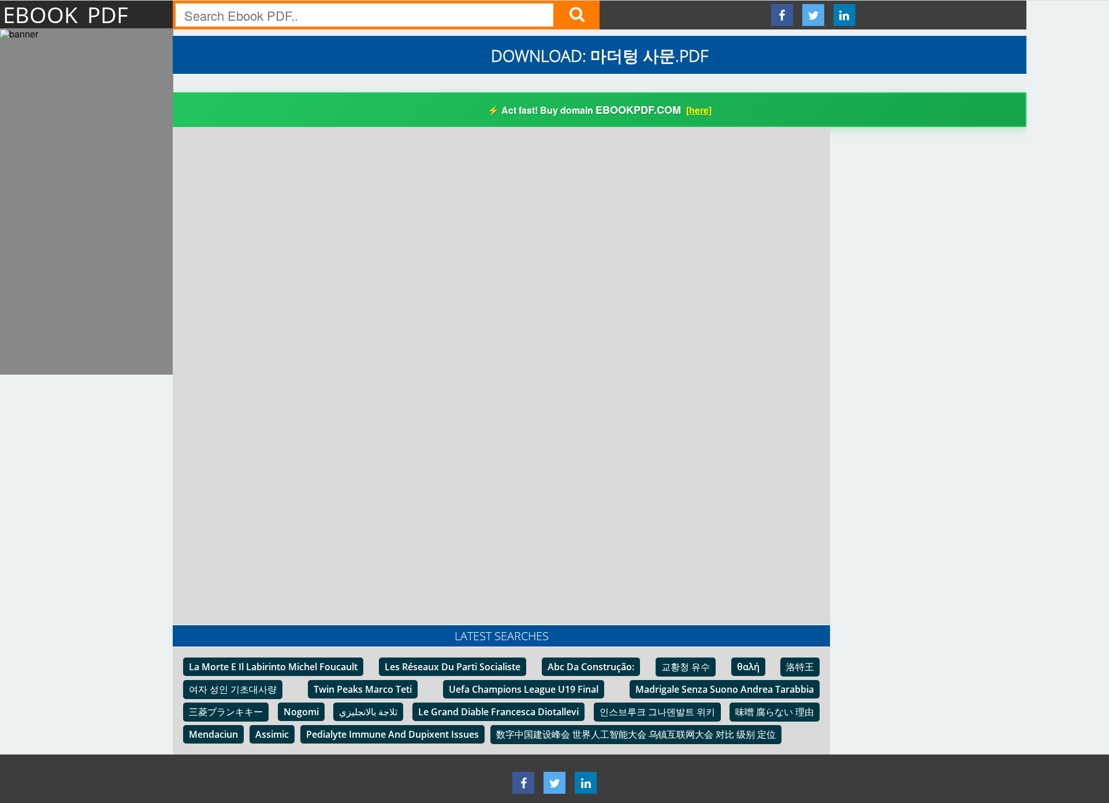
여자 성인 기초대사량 (233, 689)
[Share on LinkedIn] (844, 15)
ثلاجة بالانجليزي (368, 711)
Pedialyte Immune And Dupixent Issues (392, 734)
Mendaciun (213, 734)
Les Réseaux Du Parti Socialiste (452, 666)
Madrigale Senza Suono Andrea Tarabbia (724, 689)
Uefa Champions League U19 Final (523, 689)
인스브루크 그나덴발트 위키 (657, 711)
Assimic (272, 734)
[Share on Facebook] (782, 15)
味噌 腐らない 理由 (774, 711)
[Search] (576, 15)
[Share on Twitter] (813, 15)
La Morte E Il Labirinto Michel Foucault (273, 666)
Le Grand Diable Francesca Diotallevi (498, 711)
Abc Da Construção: (591, 666)
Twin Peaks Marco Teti (363, 689)
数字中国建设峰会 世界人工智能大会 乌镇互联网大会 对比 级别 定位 (636, 734)
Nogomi (301, 711)
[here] (699, 110)
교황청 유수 (685, 666)
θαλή (748, 666)
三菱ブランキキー (226, 711)
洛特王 (800, 666)
